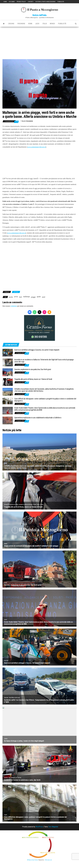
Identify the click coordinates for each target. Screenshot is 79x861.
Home (5, 1)
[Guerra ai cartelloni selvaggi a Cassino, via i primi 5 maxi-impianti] (7, 353)
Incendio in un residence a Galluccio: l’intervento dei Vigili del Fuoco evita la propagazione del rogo (44, 360)
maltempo (26, 297)
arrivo (16, 297)
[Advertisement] (39, 42)
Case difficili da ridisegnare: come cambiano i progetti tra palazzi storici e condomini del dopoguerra (45, 400)
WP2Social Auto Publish (32, 860)
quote (39, 297)
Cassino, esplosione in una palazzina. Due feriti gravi (32, 369)
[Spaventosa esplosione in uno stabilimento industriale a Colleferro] (7, 420)
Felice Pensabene (27, 121)
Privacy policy (21, 1)
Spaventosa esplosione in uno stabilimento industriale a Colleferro (37, 418)
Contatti (30, 1)
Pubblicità (61, 1)
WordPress (39, 827)
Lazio (37, 24)
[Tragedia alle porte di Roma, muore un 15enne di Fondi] (7, 382)
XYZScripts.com (48, 860)
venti (43, 297)
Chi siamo (12, 1)
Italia (44, 24)
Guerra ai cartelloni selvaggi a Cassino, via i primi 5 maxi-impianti (36, 350)
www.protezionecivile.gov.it (36, 147)
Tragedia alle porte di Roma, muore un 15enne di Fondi (33, 379)
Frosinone (21, 24)
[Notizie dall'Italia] (4, 24)
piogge (33, 297)
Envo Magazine (53, 827)
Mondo (52, 24)
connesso (14, 306)
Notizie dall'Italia (39, 15)
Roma (30, 24)
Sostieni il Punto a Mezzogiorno (45, 1)
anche (11, 297)
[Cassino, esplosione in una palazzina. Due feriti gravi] (7, 372)
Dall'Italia (16, 292)
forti (20, 297)
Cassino (11, 24)
